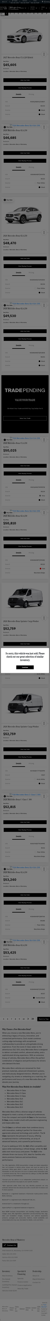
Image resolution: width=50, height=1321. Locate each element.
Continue (25, 667)
